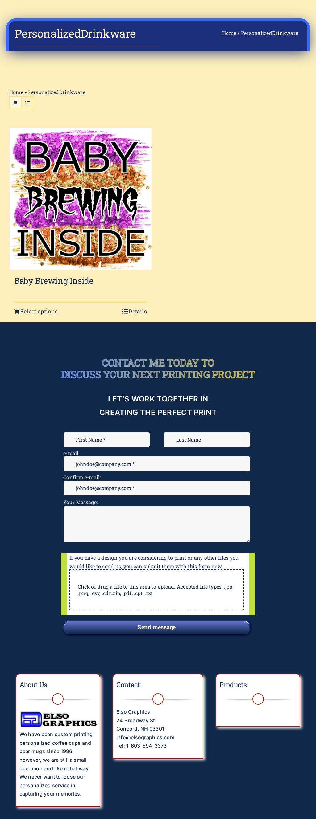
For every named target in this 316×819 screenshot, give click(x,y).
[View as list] (28, 103)
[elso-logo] (58, 710)
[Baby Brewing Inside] (81, 199)
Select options (39, 311)
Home (229, 33)
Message (75, 498)
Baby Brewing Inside (53, 280)
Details (137, 311)
